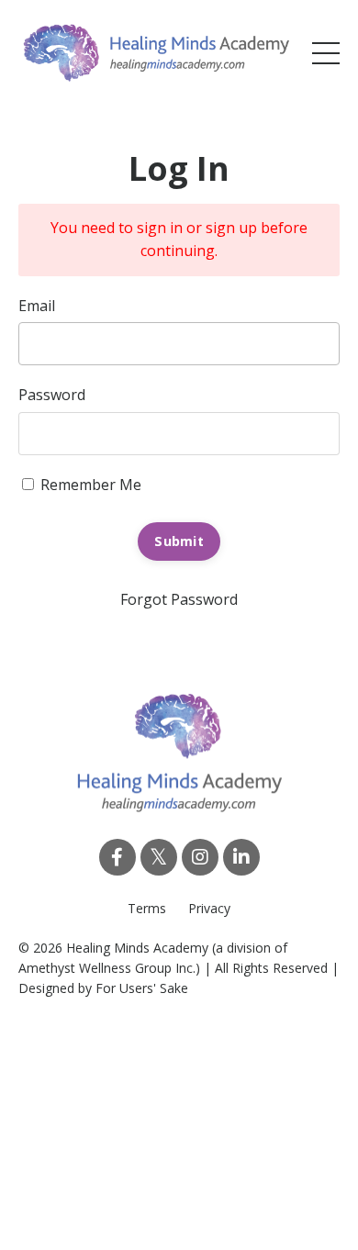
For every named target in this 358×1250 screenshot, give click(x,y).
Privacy (209, 908)
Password (51, 395)
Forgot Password (179, 599)
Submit (179, 541)
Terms (147, 908)
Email (36, 306)
